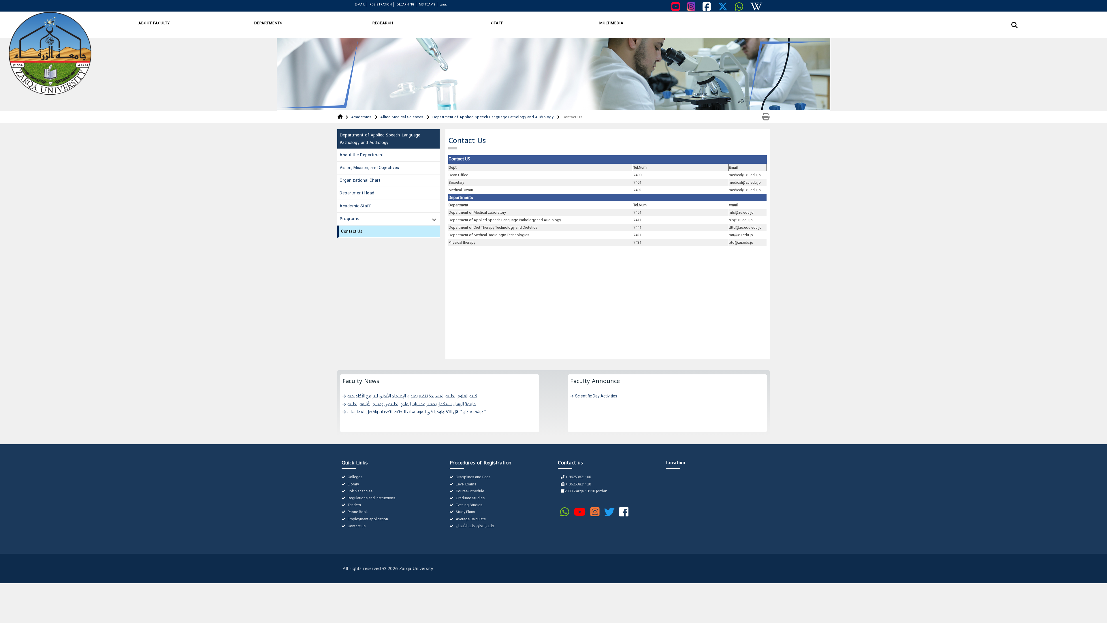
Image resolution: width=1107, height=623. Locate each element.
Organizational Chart (360, 180)
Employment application (367, 519)
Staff (497, 23)
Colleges (354, 477)
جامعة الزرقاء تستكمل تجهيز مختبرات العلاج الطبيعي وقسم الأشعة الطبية (411, 404)
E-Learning (405, 4)
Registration (381, 4)
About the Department (362, 155)
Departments (268, 23)
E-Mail (360, 4)
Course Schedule (469, 491)
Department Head (357, 193)
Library (353, 484)
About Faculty (154, 23)
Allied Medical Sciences (402, 117)
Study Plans (465, 512)
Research (382, 23)
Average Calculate (470, 519)
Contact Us (351, 231)
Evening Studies (468, 505)
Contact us (356, 526)
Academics (361, 117)
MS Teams (427, 4)
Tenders (354, 505)
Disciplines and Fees (472, 477)
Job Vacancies (359, 491)
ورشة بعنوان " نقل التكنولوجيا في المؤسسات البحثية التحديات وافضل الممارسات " (416, 412)
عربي (443, 4)
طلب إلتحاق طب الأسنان (474, 526)
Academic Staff (355, 206)
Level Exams (465, 484)
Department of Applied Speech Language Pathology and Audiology (493, 117)
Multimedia (611, 23)
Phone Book (357, 512)
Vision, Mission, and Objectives (369, 167)
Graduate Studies (470, 498)
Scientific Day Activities (596, 396)
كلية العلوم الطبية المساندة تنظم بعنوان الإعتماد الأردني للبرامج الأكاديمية (412, 396)
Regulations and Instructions (371, 498)
